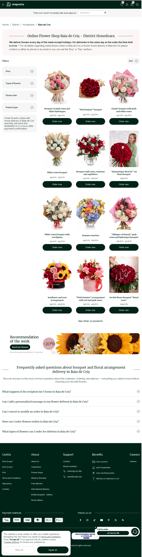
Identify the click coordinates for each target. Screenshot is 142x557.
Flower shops (37, 472)
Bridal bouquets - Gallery (42, 495)
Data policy (7, 484)
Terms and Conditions (11, 478)
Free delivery (37, 484)
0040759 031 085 (74, 471)
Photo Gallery (37, 500)
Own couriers (102, 462)
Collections (36, 467)
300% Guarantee (103, 467)
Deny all (19, 550)
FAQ (4, 472)
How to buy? (7, 467)
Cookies (5, 489)
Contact (66, 461)
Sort (131, 61)
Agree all (53, 550)
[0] (122, 4)
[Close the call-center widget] (95, 527)
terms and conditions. (51, 537)
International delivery (40, 489)
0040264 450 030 (74, 477)
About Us (35, 461)
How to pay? (7, 461)
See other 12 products (90, 321)
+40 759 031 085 (113, 533)
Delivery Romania (38, 478)
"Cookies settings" (12, 542)
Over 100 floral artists (105, 473)
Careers (133, 461)
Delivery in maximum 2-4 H (107, 479)
